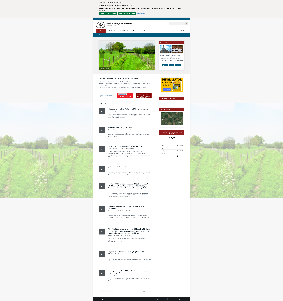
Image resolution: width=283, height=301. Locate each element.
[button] (111, 31)
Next (151, 55)
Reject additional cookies (127, 13)
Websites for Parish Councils (122, 299)
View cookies (141, 13)
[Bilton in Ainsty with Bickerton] (114, 24)
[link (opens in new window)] (125, 95)
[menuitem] (101, 31)
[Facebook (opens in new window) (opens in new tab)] (183, 19)
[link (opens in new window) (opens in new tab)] (106, 95)
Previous (102, 55)
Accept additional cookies (108, 13)
